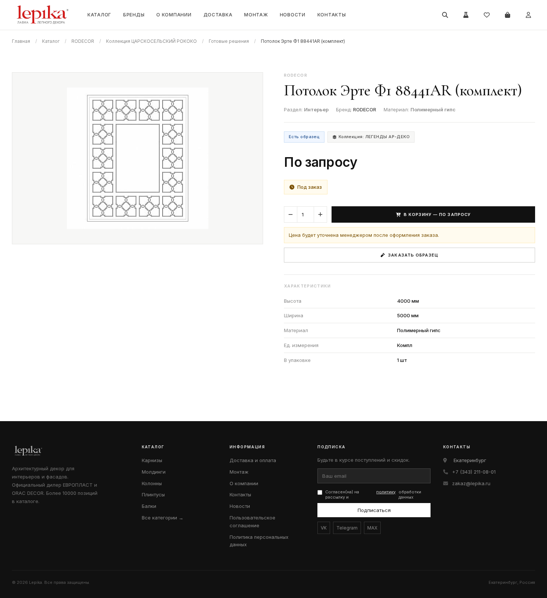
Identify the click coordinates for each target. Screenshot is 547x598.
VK (324, 528)
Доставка (218, 15)
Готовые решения (229, 41)
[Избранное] (486, 15)
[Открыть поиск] (445, 15)
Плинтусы (153, 494)
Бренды (133, 15)
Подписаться (374, 510)
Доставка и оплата (253, 460)
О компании (173, 15)
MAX (372, 528)
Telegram (347, 528)
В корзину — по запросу (437, 214)
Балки (149, 506)
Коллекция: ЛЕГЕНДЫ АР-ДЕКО (374, 136)
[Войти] (528, 15)
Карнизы (152, 460)
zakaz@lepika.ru (471, 483)
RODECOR (82, 41)
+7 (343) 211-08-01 (474, 472)
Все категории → (162, 518)
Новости (293, 15)
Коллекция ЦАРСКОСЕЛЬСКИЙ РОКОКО (151, 41)
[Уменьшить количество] (290, 214)
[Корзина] (507, 15)
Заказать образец (413, 255)
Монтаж (256, 15)
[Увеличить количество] (320, 214)
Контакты (331, 15)
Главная (21, 41)
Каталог (99, 15)
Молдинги (154, 472)
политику (386, 491)
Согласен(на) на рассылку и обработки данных (373, 494)
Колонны (152, 483)
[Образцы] (466, 15)
